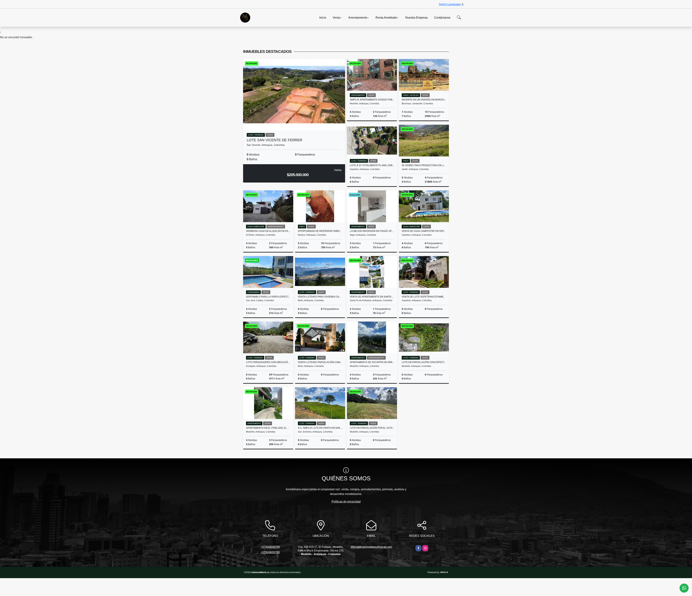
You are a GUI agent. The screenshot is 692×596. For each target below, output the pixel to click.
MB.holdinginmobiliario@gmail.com (371, 546)
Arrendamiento (357, 17)
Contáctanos (442, 17)
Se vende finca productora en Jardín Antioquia (424, 165)
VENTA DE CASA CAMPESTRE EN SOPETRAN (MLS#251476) (424, 231)
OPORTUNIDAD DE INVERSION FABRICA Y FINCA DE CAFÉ (320, 231)
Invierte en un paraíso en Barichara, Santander (424, 99)
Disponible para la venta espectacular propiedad (268, 296)
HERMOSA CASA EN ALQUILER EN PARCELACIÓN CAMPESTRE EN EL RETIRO (268, 231)
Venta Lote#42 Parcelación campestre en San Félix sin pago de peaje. (320, 362)
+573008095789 (270, 546)
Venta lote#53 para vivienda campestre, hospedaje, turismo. (320, 296)
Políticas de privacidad (346, 501)
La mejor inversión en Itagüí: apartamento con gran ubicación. (372, 231)
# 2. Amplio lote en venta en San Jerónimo (320, 427)
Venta (336, 17)
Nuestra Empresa (416, 17)
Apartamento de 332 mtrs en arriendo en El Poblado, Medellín (372, 362)
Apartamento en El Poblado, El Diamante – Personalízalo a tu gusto (268, 427)
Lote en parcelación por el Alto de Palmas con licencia (372, 427)
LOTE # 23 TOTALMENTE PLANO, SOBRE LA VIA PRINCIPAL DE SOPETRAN (372, 165)
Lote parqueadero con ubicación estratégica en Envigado (268, 362)
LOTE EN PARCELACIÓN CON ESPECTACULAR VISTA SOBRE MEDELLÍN (424, 362)
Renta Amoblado (386, 17)
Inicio (322, 17)
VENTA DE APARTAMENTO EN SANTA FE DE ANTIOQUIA (372, 296)
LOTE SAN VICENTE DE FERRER (274, 140)
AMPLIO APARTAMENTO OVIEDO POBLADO (372, 99)
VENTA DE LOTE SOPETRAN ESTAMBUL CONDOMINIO (424, 296)
